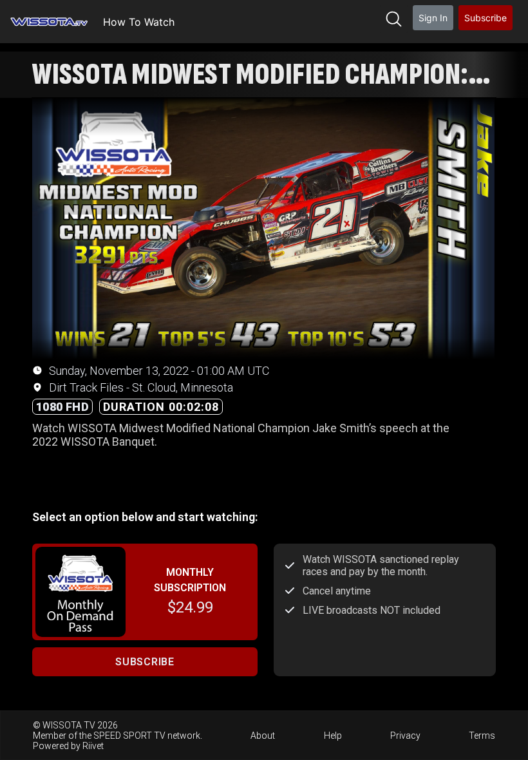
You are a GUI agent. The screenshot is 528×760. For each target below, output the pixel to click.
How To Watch (138, 21)
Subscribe (485, 17)
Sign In (433, 17)
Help (333, 735)
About (262, 735)
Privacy (405, 735)
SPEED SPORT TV (129, 735)
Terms (482, 735)
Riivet (93, 746)
